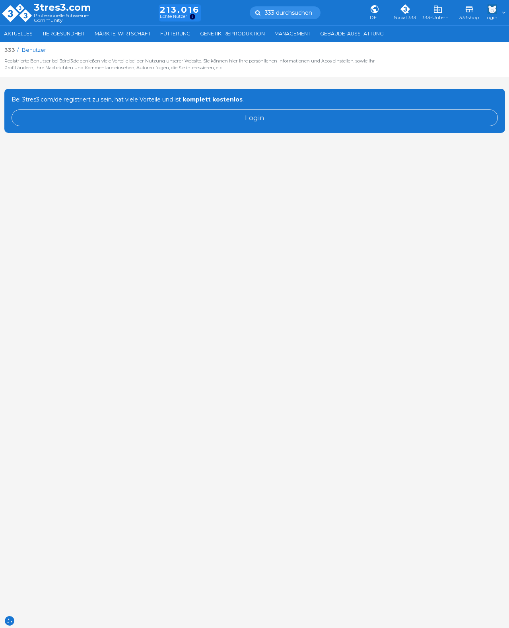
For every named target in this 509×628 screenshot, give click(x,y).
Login (254, 117)
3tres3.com (62, 7)
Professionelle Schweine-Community (61, 18)
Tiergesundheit (63, 34)
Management (292, 34)
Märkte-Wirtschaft (123, 34)
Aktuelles (18, 34)
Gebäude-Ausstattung (352, 34)
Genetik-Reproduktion (232, 34)
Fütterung (175, 34)
